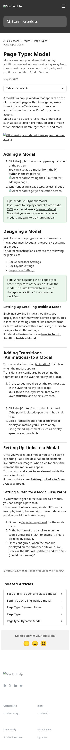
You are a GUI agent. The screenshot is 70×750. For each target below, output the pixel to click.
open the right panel (49, 412)
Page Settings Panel (34, 522)
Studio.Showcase (13, 737)
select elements (44, 396)
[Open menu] (63, 6)
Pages (26, 40)
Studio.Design (11, 713)
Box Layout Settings (21, 266)
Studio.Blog (43, 713)
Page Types (40, 40)
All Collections (11, 40)
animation (42, 364)
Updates (42, 737)
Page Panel (33, 174)
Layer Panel (37, 392)
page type (38, 186)
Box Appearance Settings (25, 262)
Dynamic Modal (46, 209)
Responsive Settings (21, 270)
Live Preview (30, 288)
